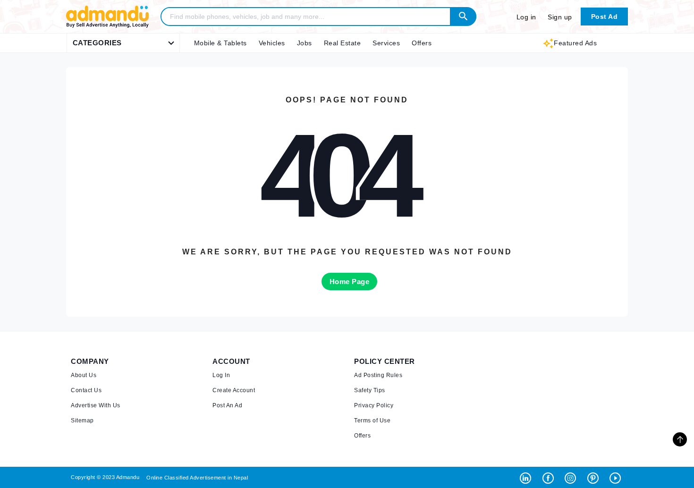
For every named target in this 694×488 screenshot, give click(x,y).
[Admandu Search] (463, 16)
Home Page (350, 282)
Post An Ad (227, 405)
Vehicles (272, 43)
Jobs (304, 43)
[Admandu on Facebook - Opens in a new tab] (550, 477)
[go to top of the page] (680, 439)
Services (386, 43)
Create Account (233, 390)
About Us (83, 375)
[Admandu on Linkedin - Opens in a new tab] (527, 477)
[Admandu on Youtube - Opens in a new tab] (616, 477)
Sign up (560, 17)
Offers (422, 43)
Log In (221, 375)
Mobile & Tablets (220, 43)
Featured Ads (575, 43)
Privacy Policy (373, 405)
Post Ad (604, 16)
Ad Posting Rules (378, 375)
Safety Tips (369, 390)
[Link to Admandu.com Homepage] (107, 26)
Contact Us (86, 390)
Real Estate (342, 43)
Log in (526, 17)
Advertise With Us (95, 405)
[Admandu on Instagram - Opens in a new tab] (572, 477)
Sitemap (82, 420)
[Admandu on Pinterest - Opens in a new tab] (595, 477)
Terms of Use (372, 420)
